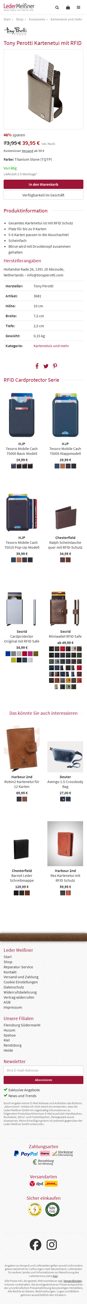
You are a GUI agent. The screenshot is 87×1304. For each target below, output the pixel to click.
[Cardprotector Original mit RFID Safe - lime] (13, 661)
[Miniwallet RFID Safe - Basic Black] (51, 649)
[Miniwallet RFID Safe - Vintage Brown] (79, 675)
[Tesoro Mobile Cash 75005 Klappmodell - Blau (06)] (57, 467)
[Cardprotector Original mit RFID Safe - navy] (24, 661)
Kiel (7, 1040)
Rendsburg (13, 1045)
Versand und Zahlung (21, 976)
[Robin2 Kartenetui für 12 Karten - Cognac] (24, 800)
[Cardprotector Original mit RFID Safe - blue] (8, 654)
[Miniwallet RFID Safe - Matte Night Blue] (62, 662)
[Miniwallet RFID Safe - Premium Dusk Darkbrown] (57, 675)
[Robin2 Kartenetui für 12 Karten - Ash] (19, 800)
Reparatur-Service (18, 966)
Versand (27, 151)
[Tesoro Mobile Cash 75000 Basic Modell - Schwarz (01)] (30, 467)
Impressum (13, 1007)
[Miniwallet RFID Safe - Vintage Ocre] (68, 681)
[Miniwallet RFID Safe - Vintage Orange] (79, 681)
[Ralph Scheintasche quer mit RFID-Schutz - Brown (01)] (62, 560)
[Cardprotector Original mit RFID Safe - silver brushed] (30, 661)
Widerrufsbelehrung (20, 992)
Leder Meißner (19, 7)
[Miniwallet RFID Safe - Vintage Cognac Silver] (57, 681)
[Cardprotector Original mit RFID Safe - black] (19, 661)
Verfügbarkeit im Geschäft (43, 195)
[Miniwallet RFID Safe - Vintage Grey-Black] (62, 681)
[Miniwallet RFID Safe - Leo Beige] (79, 649)
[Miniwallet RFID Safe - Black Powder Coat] (68, 649)
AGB (7, 1002)
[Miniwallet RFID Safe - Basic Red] (62, 649)
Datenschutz (14, 987)
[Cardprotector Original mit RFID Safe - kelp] (35, 654)
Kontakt (10, 971)
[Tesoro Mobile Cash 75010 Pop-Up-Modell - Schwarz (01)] (30, 560)
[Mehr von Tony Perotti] (16, 31)
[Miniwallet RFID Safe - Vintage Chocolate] (51, 681)
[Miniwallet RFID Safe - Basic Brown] (57, 649)
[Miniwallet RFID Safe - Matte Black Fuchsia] (62, 656)
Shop (8, 961)
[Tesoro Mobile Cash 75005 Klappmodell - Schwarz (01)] (73, 467)
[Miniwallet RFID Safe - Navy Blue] (57, 668)
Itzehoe (10, 1035)
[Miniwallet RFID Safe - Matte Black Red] (73, 656)
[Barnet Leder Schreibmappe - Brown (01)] (21, 893)
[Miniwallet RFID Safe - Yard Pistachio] (68, 687)
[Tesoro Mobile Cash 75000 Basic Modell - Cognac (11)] (19, 467)
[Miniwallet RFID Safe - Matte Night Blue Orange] (68, 662)
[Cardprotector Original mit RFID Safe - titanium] (13, 654)
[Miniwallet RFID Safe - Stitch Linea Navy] (62, 675)
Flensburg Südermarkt (22, 1024)
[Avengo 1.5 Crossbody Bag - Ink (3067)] (68, 800)
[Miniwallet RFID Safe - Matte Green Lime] (51, 662)
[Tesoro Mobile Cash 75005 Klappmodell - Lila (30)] (68, 467)
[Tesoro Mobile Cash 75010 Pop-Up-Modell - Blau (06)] (13, 560)
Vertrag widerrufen (19, 997)
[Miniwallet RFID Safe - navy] (51, 668)
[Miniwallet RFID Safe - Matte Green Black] (79, 656)
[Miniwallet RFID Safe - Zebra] (73, 687)
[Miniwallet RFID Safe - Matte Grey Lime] (57, 662)
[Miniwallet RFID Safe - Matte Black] (51, 656)
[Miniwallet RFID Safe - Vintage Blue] (73, 675)
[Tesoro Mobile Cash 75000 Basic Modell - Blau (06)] (13, 467)
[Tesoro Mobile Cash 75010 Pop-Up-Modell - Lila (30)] (24, 560)
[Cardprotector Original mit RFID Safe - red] (24, 654)
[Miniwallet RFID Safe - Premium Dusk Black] (51, 675)
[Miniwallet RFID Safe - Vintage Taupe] (57, 687)
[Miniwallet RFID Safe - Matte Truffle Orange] (79, 662)
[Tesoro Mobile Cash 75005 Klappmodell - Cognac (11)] (62, 467)
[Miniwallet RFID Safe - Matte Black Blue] (57, 656)
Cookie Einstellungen (21, 981)
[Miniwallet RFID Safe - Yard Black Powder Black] (62, 687)
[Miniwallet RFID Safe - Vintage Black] (68, 675)
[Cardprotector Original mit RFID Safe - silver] (19, 654)
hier (55, 1276)
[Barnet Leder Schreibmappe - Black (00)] (16, 893)
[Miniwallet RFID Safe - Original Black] (62, 668)
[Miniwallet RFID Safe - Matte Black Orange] (68, 656)
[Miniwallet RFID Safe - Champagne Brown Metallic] (73, 649)
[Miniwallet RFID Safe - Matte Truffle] (73, 662)
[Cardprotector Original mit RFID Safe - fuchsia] (30, 654)
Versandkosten (73, 1281)
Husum (9, 1030)
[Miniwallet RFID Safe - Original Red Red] (79, 668)
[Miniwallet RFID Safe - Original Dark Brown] (73, 668)
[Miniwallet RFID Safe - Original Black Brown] (68, 668)
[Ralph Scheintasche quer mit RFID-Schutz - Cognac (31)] (68, 560)
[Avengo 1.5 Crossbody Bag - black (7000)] (62, 800)
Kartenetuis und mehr (51, 345)
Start (8, 956)
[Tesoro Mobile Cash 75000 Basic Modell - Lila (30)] (24, 467)
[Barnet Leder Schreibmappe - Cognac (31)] (27, 893)
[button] (37, 366)
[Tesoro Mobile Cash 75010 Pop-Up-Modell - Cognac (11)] (19, 560)
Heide (8, 1050)
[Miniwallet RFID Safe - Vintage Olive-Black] (73, 681)
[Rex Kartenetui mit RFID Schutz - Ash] (62, 893)
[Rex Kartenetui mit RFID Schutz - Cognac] (68, 893)
